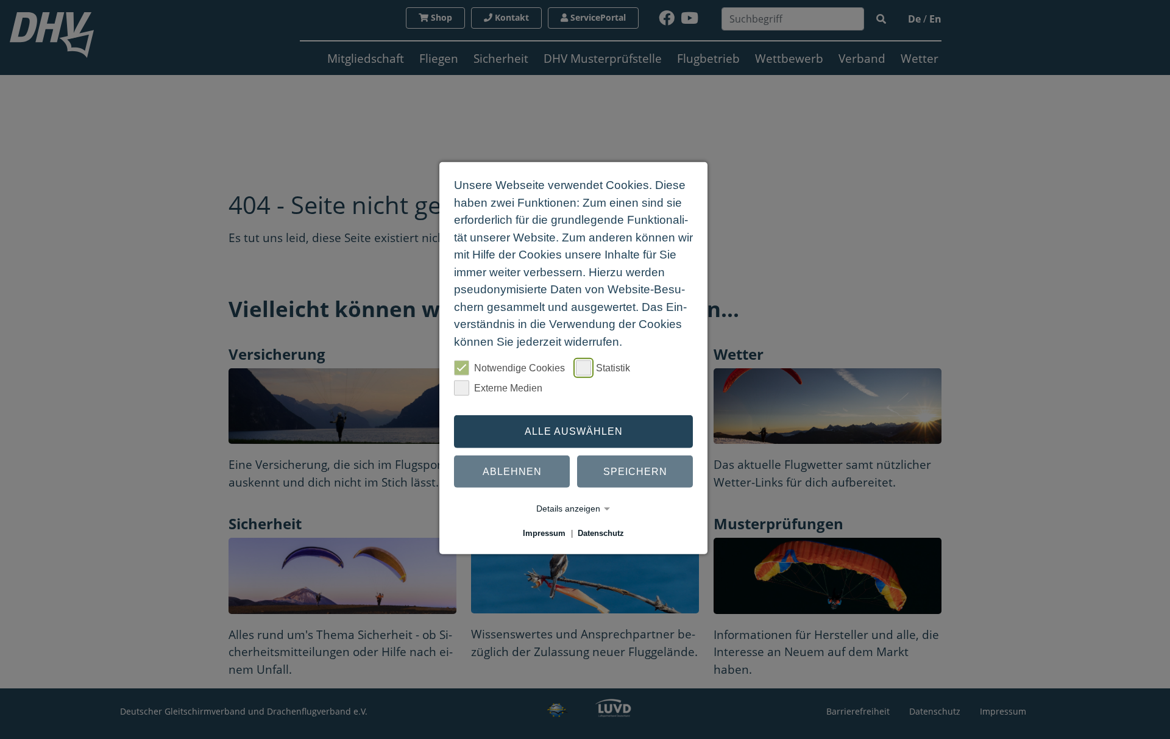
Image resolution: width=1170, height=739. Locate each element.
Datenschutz (601, 533)
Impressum (544, 533)
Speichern (635, 471)
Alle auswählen (574, 431)
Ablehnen (512, 471)
